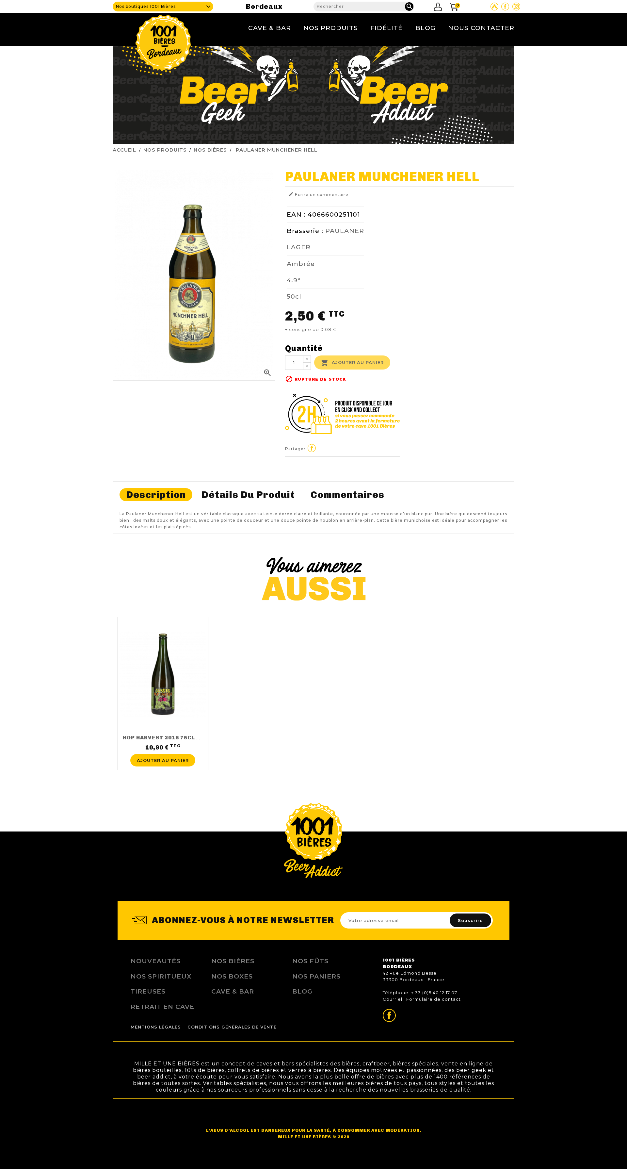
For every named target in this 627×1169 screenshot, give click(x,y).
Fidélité (386, 28)
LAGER (299, 247)
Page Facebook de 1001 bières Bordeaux (505, 6)
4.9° (293, 280)
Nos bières (232, 961)
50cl (294, 296)
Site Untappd (494, 6)
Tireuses (148, 991)
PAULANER (344, 231)
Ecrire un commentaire (318, 194)
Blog (425, 28)
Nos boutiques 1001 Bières (146, 6)
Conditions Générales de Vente (232, 1027)
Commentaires (347, 494)
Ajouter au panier (352, 363)
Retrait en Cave (162, 1007)
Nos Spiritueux (161, 976)
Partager (312, 448)
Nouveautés (156, 961)
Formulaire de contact (433, 999)
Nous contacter (481, 28)
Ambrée (301, 264)
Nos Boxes (232, 976)
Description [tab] (156, 494)
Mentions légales (156, 1027)
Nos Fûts (310, 961)
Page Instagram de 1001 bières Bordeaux (516, 6)
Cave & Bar (269, 28)
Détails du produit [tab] (248, 494)
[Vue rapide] (162, 750)
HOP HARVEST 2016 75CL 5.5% (166, 737)
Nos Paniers (316, 976)
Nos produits (330, 28)
